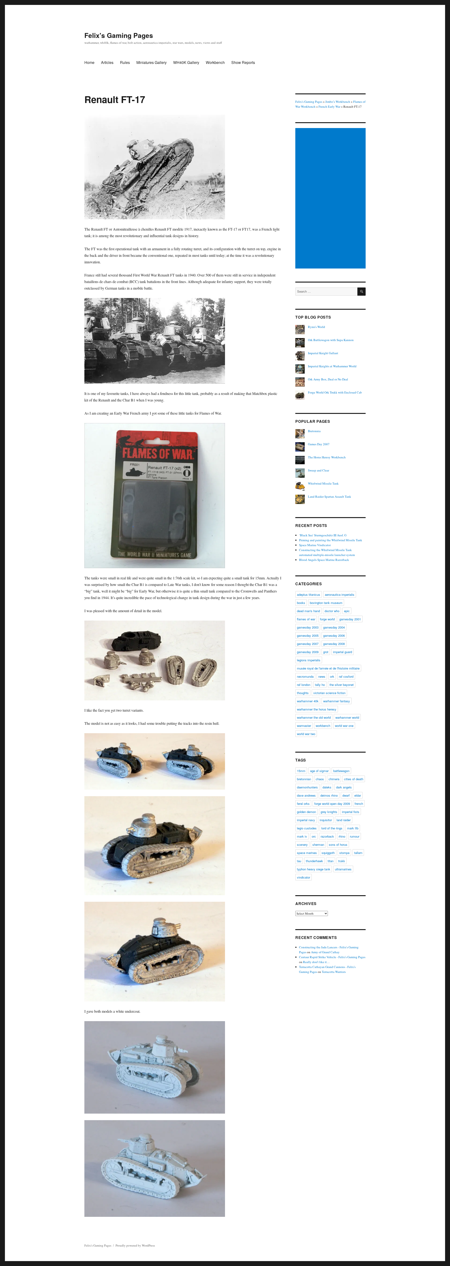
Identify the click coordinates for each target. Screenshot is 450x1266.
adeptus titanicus (308, 594)
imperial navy (306, 820)
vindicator (303, 877)
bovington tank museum (326, 602)
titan (331, 861)
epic (347, 611)
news (321, 676)
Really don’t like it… (316, 962)
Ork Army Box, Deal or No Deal (328, 379)
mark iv (302, 836)
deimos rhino (329, 795)
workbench (323, 725)
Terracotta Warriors (334, 972)
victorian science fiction (329, 693)
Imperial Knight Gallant (323, 353)
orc (314, 836)
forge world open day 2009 (332, 803)
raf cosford (346, 676)
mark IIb (352, 828)
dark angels (344, 787)
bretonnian (304, 779)
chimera (334, 779)
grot (325, 652)
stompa (344, 852)
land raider (344, 820)
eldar (357, 795)
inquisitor (326, 820)
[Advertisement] (331, 199)
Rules (125, 62)
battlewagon (341, 771)
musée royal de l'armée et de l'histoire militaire (328, 668)
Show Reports (243, 62)
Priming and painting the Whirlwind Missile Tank (330, 540)
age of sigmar (319, 771)
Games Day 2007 (319, 444)
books (301, 602)
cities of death (353, 779)
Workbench (215, 62)
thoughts (303, 693)
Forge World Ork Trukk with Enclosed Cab (335, 392)
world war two (306, 734)
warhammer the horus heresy (316, 709)
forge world (327, 619)
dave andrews (306, 795)
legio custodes (307, 828)
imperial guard (342, 652)
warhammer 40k (308, 701)
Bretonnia (314, 431)
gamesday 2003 (308, 627)
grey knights (329, 812)
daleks (326, 787)
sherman (318, 844)
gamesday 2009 (308, 652)
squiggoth (328, 852)
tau (299, 861)
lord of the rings (331, 828)
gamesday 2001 (350, 619)
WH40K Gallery (186, 62)
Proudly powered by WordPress (135, 1245)
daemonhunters (307, 787)
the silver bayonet (342, 684)
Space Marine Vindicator (315, 545)
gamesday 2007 (308, 643)
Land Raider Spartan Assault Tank (329, 496)
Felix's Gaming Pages (118, 35)
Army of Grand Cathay (325, 952)
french (359, 803)
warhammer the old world (314, 717)
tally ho (320, 684)
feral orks (303, 803)
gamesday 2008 (334, 643)
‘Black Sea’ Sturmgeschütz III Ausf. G (322, 535)
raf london (303, 684)
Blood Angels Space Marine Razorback (324, 560)
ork (332, 676)
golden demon (306, 812)
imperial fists (350, 812)
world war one (344, 725)
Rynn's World (316, 327)
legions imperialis (308, 660)
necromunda (305, 676)
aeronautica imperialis (339, 594)
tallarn (358, 852)
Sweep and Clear (318, 470)
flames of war (306, 619)
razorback (327, 836)
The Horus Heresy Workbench (327, 457)
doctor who (332, 611)
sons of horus (338, 844)
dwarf (346, 795)
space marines (307, 852)
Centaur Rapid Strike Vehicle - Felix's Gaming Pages (332, 957)
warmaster (304, 725)
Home (89, 62)
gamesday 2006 (334, 635)
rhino (342, 836)
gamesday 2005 (308, 635)
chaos (320, 779)
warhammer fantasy (336, 701)
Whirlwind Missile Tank (323, 483)
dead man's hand (308, 611)
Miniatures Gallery (151, 62)
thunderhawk (314, 861)
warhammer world (347, 717)
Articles (107, 62)
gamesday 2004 (334, 627)
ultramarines (343, 869)
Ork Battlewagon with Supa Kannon (331, 340)
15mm (301, 771)
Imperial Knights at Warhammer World (332, 366)
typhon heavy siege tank (313, 869)
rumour (354, 836)
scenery (302, 844)
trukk (341, 861)
